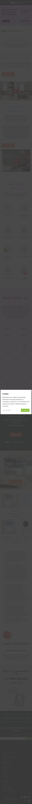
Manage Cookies (7, 410)
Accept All (25, 410)
